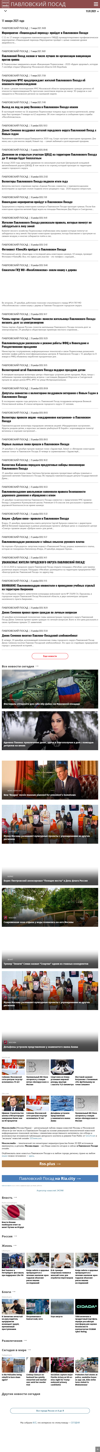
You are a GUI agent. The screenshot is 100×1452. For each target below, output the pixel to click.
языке (5, 1155)
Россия (7, 1236)
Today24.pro (7, 1355)
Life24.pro (6, 1251)
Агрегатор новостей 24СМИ (50, 1190)
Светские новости (6, 1185)
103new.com (36, 1138)
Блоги (6, 1292)
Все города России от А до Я (50, 1410)
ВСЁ (35, 1422)
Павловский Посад (15, 28)
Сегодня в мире (14, 1350)
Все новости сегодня (18, 666)
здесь (31, 1155)
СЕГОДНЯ (75, 1422)
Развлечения (12, 1341)
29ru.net (5, 1093)
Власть (7, 1197)
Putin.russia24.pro (9, 1203)
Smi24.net (6, 1057)
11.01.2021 (91, 11)
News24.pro (7, 1297)
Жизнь (7, 1245)
